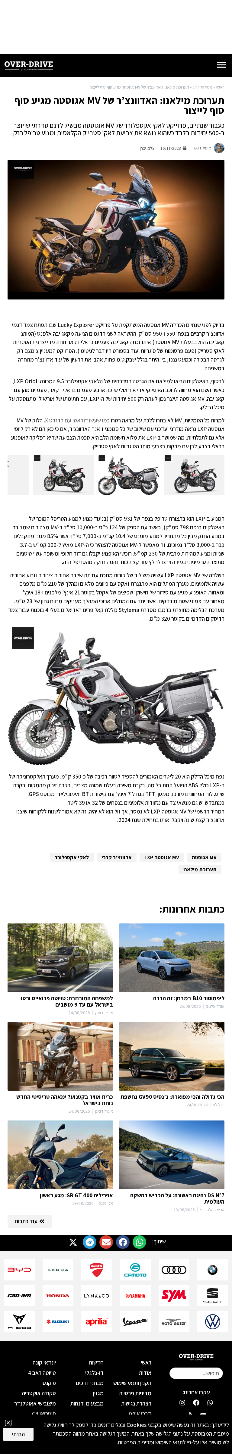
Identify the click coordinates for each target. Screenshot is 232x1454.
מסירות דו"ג (202, 87)
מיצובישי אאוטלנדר (35, 1403)
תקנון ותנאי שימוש (132, 1383)
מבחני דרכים (90, 1383)
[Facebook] (196, 1402)
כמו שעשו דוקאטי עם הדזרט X (77, 420)
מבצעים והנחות (87, 1403)
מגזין (98, 1393)
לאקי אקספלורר (72, 857)
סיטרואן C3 (44, 1414)
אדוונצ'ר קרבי (117, 857)
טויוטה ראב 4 (42, 1373)
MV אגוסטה (204, 857)
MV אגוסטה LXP (161, 857)
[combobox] (196, 1373)
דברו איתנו (140, 1414)
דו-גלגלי (94, 1373)
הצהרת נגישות (136, 1403)
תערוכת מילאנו (200, 869)
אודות (145, 1373)
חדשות (96, 1362)
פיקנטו (48, 1383)
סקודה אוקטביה (39, 1393)
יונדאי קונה (44, 1362)
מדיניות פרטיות (135, 1393)
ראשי (220, 87)
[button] (139, 1242)
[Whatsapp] (210, 1402)
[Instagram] (182, 1402)
